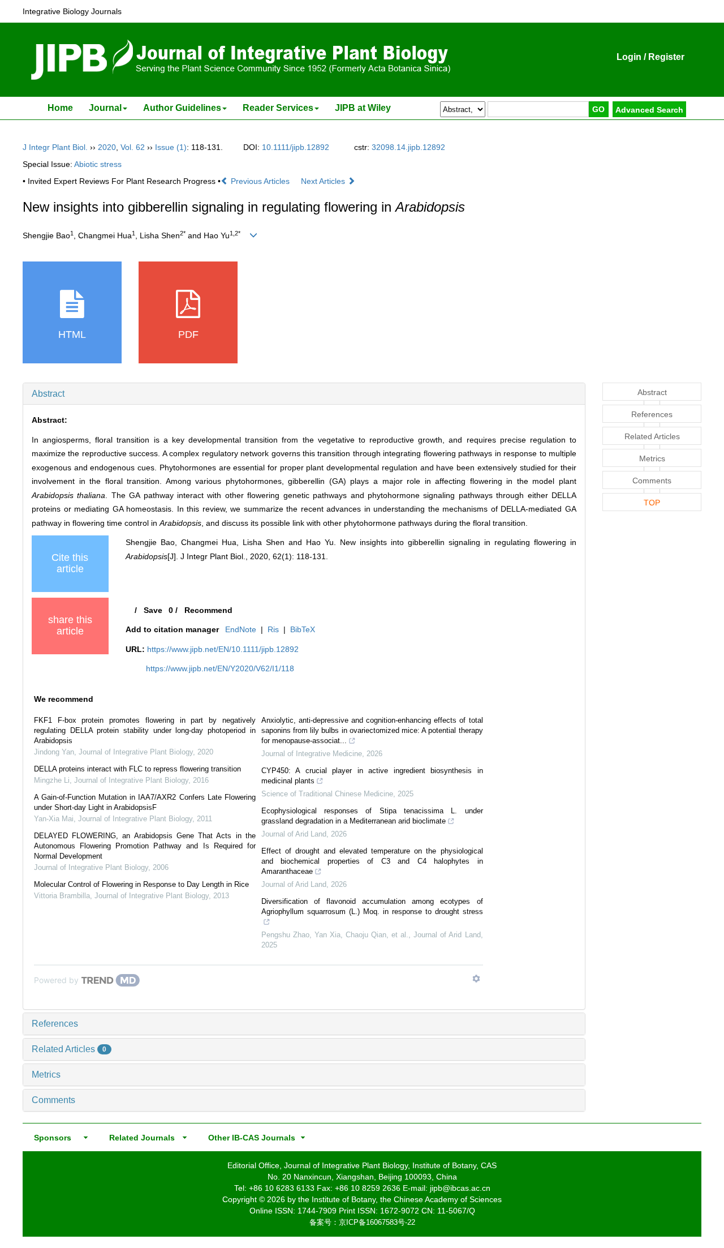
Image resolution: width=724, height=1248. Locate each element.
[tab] (304, 394)
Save (153, 610)
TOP (652, 502)
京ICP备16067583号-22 (377, 1222)
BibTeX (302, 629)
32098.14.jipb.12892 (408, 147)
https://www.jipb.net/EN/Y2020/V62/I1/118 (220, 668)
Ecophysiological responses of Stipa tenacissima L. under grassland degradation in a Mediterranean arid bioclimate (372, 816)
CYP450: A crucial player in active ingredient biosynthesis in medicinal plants (372, 775)
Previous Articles (260, 181)
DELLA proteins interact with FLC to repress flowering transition (137, 769)
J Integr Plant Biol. (55, 147)
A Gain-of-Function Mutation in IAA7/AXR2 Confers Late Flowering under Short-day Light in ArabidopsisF (145, 802)
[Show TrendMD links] (476, 978)
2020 (107, 147)
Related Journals (139, 1137)
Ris (273, 629)
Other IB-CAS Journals (248, 1137)
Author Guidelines (182, 108)
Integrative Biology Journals (72, 11)
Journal (105, 108)
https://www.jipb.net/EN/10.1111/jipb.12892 (223, 649)
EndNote (240, 629)
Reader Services (278, 108)
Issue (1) (171, 147)
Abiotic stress (98, 164)
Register (666, 57)
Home (60, 108)
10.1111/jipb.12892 (295, 147)
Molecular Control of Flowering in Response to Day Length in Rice (141, 884)
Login (629, 57)
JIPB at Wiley (363, 108)
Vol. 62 (132, 147)
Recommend (208, 610)
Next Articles (324, 181)
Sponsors (50, 1137)
